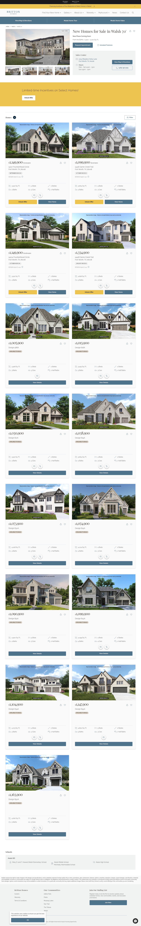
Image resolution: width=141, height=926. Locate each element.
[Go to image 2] (45, 71)
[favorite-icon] (134, 31)
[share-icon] (130, 31)
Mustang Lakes (48, 900)
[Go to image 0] (13, 71)
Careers (16, 894)
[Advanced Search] (133, 13)
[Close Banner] (134, 6)
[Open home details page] (37, 140)
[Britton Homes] (75, 2)
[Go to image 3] (62, 71)
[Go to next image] (66, 47)
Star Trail (46, 904)
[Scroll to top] (135, 914)
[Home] (13, 12)
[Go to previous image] (9, 47)
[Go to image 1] (29, 71)
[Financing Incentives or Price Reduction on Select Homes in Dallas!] (94, 6)
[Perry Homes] (65, 2)
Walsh (46, 910)
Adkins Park (47, 894)
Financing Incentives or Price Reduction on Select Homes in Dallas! (70, 6)
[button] (135, 921)
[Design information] (22, 176)
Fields (46, 897)
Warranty (17, 897)
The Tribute (47, 907)
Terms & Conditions (20, 900)
